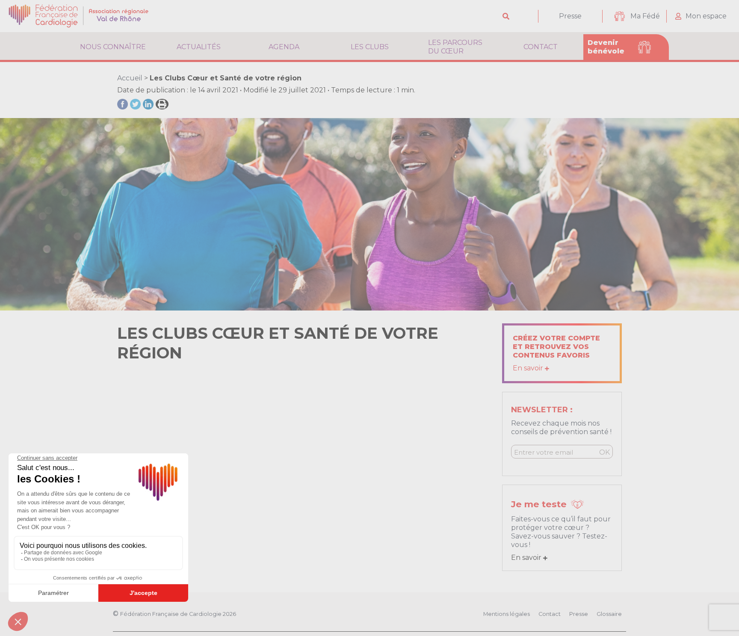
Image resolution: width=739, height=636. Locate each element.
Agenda (284, 47)
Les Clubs (370, 47)
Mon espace (706, 16)
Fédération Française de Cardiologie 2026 (178, 614)
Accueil (129, 78)
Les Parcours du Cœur (455, 46)
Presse (570, 16)
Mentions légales (506, 614)
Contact (540, 47)
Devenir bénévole (606, 46)
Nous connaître (113, 47)
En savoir (529, 368)
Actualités (199, 47)
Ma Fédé (645, 16)
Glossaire (609, 614)
